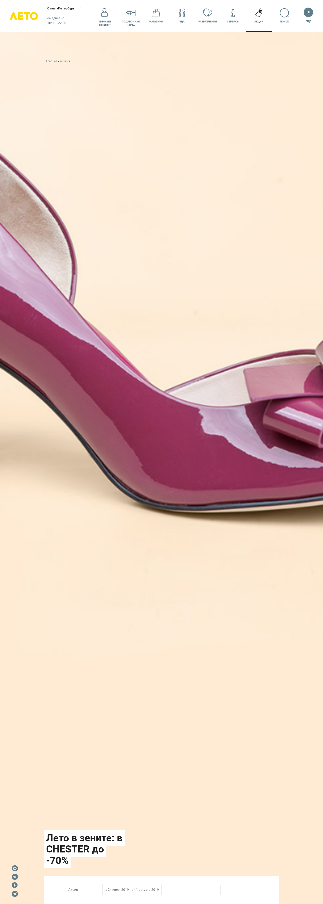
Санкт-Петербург (60, 8)
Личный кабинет (105, 23)
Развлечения (207, 21)
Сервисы (233, 21)
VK (15, 877)
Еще (308, 21)
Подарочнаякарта (131, 23)
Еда (181, 21)
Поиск (284, 21)
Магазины (156, 21)
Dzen (15, 885)
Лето (23, 16)
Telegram (15, 894)
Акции (258, 21)
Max (15, 868)
